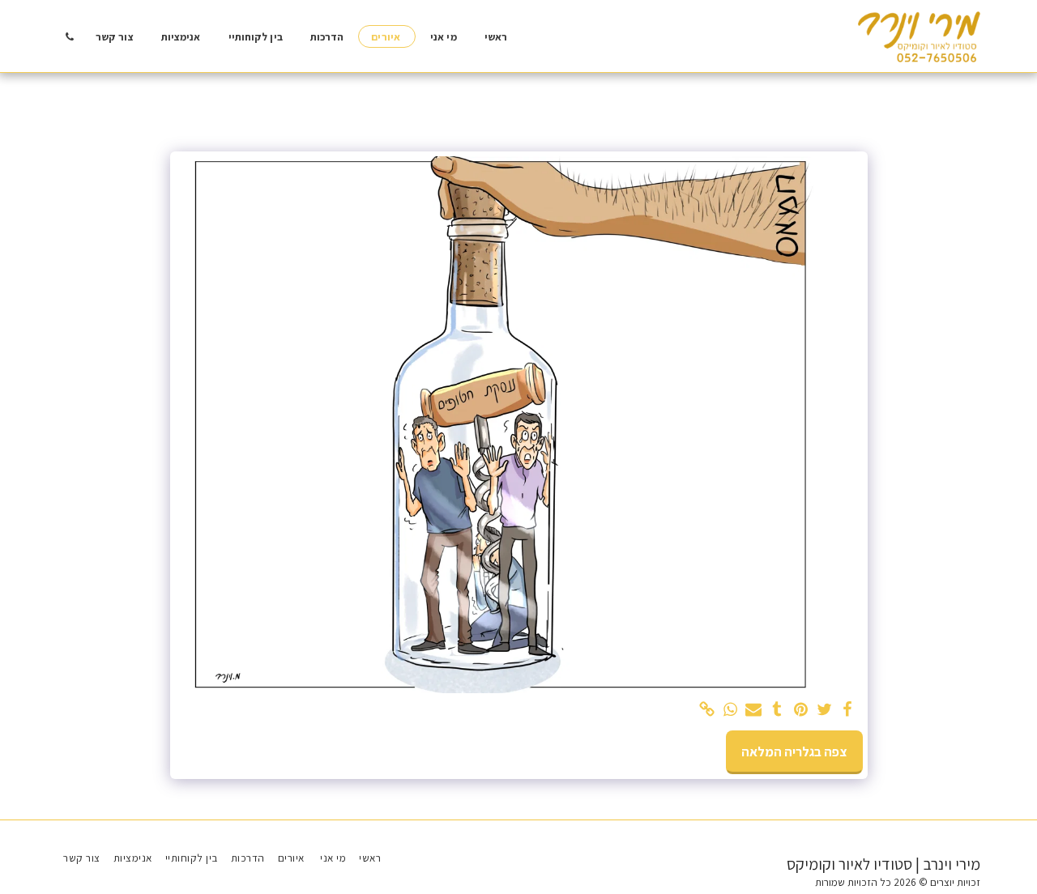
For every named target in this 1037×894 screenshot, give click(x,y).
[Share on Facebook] (847, 710)
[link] (706, 710)
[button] (69, 36)
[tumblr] (777, 710)
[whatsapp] (730, 710)
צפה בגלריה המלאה (794, 751)
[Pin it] (800, 710)
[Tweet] (824, 710)
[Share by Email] (753, 710)
